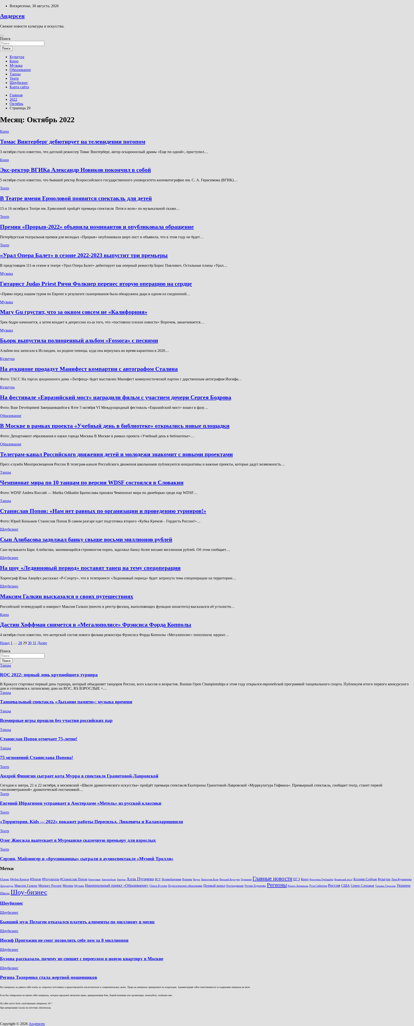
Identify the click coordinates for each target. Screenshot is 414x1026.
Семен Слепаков (362, 885)
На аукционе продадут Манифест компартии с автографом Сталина (89, 369)
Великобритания (171, 879)
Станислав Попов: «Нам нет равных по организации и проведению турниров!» (103, 511)
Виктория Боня (209, 879)
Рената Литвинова (298, 886)
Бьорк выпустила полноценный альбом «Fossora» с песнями (79, 340)
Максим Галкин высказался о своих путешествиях (66, 596)
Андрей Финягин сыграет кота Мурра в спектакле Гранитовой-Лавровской (79, 775)
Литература (6, 886)
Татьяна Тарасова (385, 886)
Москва (68, 885)
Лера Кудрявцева (401, 879)
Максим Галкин (25, 885)
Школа (5, 893)
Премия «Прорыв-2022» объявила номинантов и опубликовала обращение (97, 227)
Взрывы (187, 879)
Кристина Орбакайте (322, 879)
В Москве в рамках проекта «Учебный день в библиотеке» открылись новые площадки (115, 426)
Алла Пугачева (140, 878)
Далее (42, 643)
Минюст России (50, 885)
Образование (20, 70)
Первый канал (214, 885)
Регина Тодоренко (255, 885)
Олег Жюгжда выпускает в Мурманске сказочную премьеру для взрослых (78, 840)
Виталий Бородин (229, 879)
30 (30, 643)
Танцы (15, 74)
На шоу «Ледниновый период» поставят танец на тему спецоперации (90, 568)
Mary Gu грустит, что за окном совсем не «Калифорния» (73, 312)
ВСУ (158, 879)
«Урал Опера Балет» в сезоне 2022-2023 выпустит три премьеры (84, 255)
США (345, 885)
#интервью (94, 879)
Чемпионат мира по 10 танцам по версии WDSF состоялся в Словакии (92, 482)
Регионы (277, 885)
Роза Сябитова (318, 885)
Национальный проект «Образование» (117, 885)
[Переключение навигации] (2, 35)
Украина (403, 885)
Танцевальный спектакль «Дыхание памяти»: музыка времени (66, 701)
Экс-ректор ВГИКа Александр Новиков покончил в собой (75, 170)
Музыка (16, 65)
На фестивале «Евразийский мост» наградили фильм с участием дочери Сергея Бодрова (115, 397)
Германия (246, 879)
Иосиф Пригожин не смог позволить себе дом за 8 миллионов (64, 940)
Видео (196, 879)
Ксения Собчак (365, 879)
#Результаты (50, 879)
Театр (14, 78)
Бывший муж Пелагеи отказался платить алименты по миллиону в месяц (77, 921)
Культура (17, 57)
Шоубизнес (19, 83)
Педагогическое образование (185, 885)
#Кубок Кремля (19, 879)
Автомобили (109, 879)
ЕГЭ (296, 879)
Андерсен (12, 16)
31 (34, 643)
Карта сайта (19, 87)
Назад (5, 643)
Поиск (5, 39)
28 (20, 643)
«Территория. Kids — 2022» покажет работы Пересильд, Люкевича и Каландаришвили (91, 821)
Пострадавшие (235, 885)
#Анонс (4, 879)
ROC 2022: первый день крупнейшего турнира (49, 674)
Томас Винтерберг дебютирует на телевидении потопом (72, 142)
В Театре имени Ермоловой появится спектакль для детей (76, 198)
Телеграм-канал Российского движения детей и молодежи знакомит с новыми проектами (116, 454)
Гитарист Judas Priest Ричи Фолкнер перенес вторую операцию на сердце (96, 284)
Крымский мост (343, 879)
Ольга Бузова (158, 885)
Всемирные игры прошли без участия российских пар (56, 720)
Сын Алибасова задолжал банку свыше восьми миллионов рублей (86, 539)
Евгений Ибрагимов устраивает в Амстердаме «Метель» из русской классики (80, 803)
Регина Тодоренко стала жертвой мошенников (48, 977)
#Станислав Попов (73, 879)
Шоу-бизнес (29, 892)
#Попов (35, 879)
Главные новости (272, 879)
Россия (334, 885)
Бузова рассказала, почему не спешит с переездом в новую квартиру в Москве (81, 958)
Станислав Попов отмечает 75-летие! (38, 738)
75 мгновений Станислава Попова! (36, 757)
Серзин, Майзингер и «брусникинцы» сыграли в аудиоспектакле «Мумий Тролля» (86, 858)
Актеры (121, 879)
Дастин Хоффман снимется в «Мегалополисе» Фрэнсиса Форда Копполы (95, 624)
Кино (14, 61)
